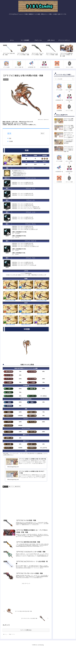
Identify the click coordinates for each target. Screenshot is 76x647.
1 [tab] (34, 60)
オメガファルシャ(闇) (42, 300)
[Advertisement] (38, 27)
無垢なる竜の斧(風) (10, 324)
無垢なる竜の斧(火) (10, 313)
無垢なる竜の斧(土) (41, 313)
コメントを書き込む (26, 630)
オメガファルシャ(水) (26, 289)
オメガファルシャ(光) (26, 300)
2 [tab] (37, 60)
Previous (1, 51)
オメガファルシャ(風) (10, 300)
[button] (73, 79)
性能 (10, 138)
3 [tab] (39, 60)
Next (75, 51)
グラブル (6, 486)
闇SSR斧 (18, 486)
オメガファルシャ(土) (42, 289)
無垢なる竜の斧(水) (26, 313)
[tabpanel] (9, 50)
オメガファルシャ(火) (10, 289)
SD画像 (11, 141)
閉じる (42, 133)
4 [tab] (41, 60)
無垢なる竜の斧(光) (26, 324)
